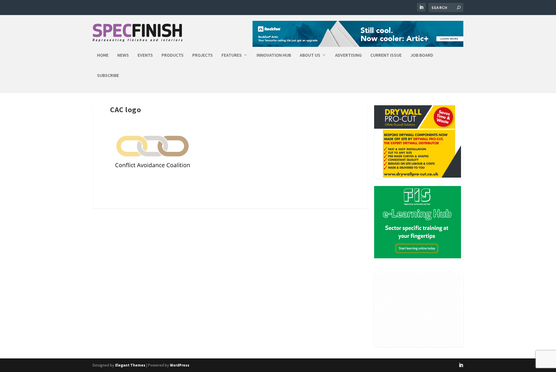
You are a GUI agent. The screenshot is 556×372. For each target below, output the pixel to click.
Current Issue (386, 55)
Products (173, 55)
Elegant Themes (130, 365)
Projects (202, 55)
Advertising (348, 55)
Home (103, 55)
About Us (310, 55)
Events (145, 55)
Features (232, 55)
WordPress (179, 365)
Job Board (421, 55)
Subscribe (108, 75)
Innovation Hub (274, 55)
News (123, 55)
